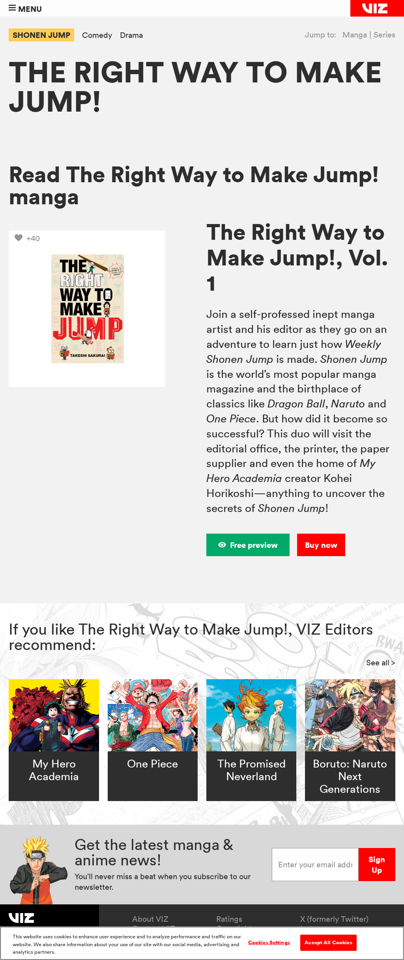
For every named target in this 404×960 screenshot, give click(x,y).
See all (380, 662)
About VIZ (150, 919)
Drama (131, 35)
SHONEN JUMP (41, 35)
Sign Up (376, 864)
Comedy (97, 35)
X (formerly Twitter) (334, 919)
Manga (354, 34)
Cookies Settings (269, 942)
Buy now (321, 545)
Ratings (229, 919)
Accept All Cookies (328, 942)
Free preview (254, 545)
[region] (202, 943)
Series (384, 34)
